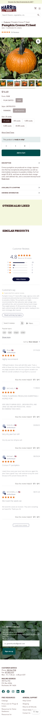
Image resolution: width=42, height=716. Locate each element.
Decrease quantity (6, 146)
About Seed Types (8, 132)
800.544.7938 (11, 670)
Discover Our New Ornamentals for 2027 (20, 2)
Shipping (26, 704)
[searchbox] (11, 323)
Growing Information (10, 193)
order (23, 332)
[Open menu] (39, 8)
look (9, 332)
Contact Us (26, 713)
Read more (5, 179)
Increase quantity (24, 146)
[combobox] (18, 15)
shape (16, 332)
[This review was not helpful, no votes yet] (37, 380)
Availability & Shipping (11, 187)
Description (6, 163)
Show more (6, 337)
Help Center (27, 700)
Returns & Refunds (29, 707)
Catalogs (5, 700)
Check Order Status (29, 710)
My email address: (8, 639)
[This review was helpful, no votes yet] (34, 380)
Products (7, 22)
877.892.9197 (9, 672)
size (4, 332)
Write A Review (21, 279)
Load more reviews (21, 525)
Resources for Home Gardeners (9, 710)
